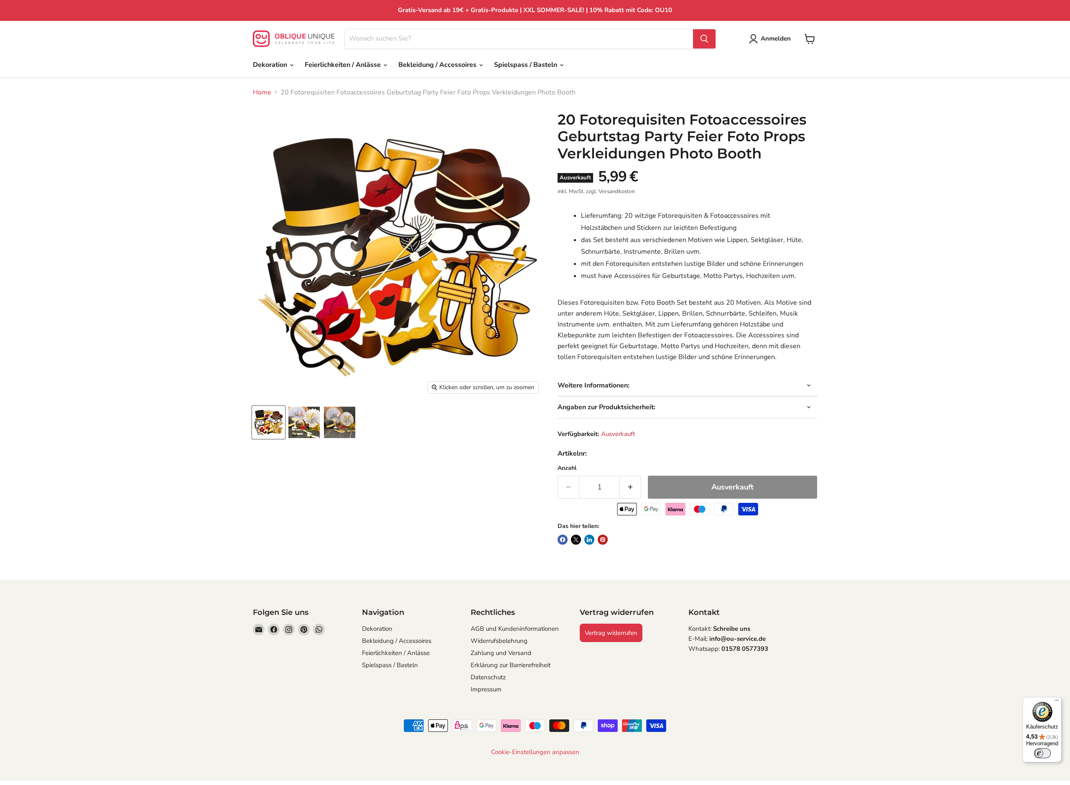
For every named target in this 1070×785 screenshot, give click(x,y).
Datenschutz (488, 677)
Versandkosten (617, 191)
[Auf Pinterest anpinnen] (603, 540)
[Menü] (1057, 702)
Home (262, 92)
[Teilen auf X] (576, 540)
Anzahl (567, 468)
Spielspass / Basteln (526, 64)
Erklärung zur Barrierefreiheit (510, 665)
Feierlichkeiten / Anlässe (343, 64)
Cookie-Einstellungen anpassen (535, 752)
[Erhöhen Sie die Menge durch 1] (630, 487)
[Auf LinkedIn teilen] (589, 540)
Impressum (486, 689)
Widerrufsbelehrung (499, 641)
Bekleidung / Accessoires (438, 64)
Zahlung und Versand (501, 653)
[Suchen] (704, 38)
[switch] (1042, 753)
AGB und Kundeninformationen (515, 628)
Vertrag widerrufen (611, 633)
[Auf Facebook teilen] (563, 540)
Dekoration (271, 64)
